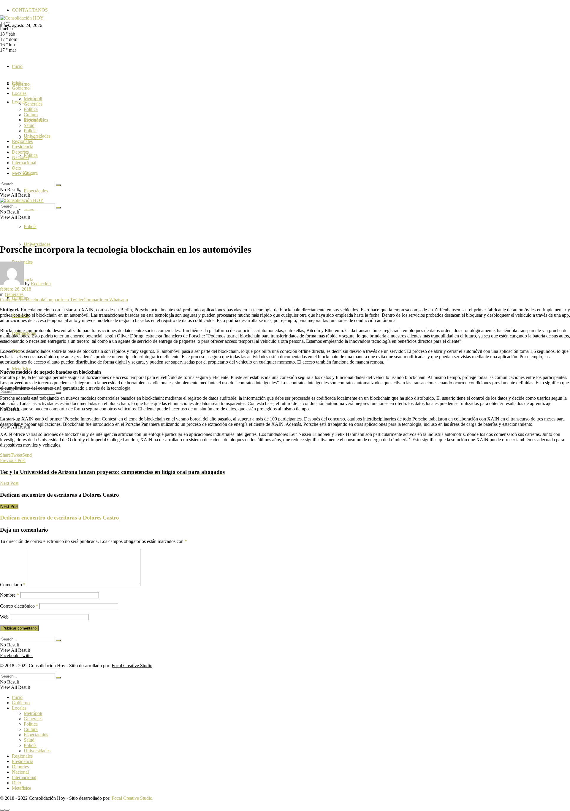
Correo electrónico (19, 605)
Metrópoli (33, 98)
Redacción (41, 283)
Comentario (13, 584)
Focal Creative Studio (132, 665)
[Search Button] (58, 393)
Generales (33, 103)
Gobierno (21, 87)
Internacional (24, 162)
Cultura (31, 114)
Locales (19, 93)
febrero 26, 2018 (15, 288)
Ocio (16, 168)
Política (31, 155)
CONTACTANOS (30, 9)
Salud (29, 125)
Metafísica (21, 368)
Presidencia (22, 146)
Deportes (20, 151)
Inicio (17, 66)
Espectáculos (36, 190)
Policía (30, 226)
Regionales (22, 141)
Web (4, 616)
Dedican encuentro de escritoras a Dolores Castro (59, 517)
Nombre (9, 595)
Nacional (20, 157)
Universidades (37, 135)
